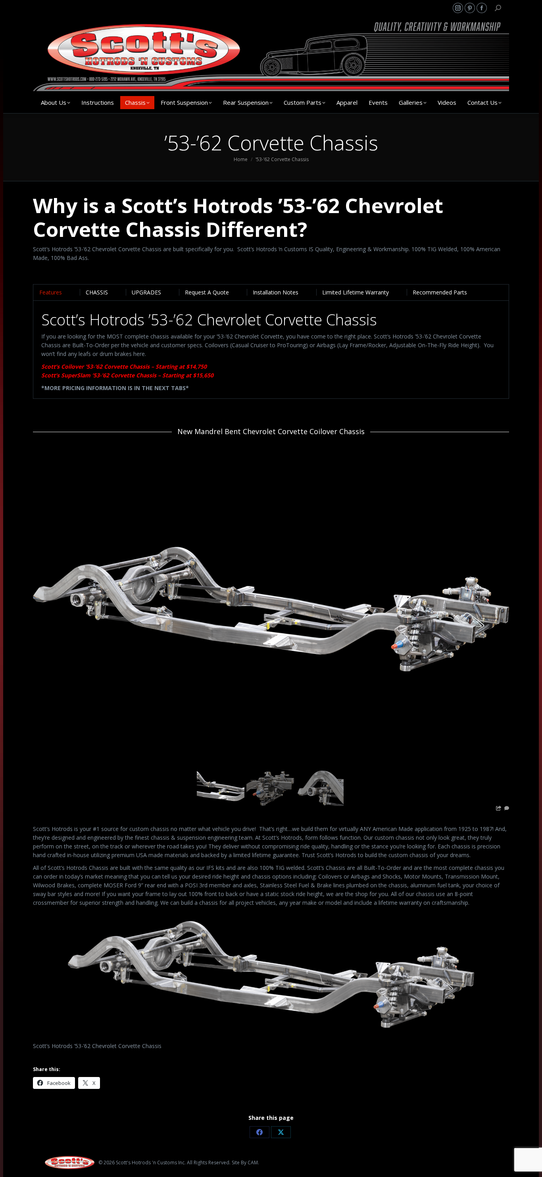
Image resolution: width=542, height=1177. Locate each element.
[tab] (50, 292)
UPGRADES (146, 292)
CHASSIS (97, 292)
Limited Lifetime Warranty (355, 292)
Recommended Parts (440, 292)
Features (50, 292)
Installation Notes (275, 292)
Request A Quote (207, 292)
